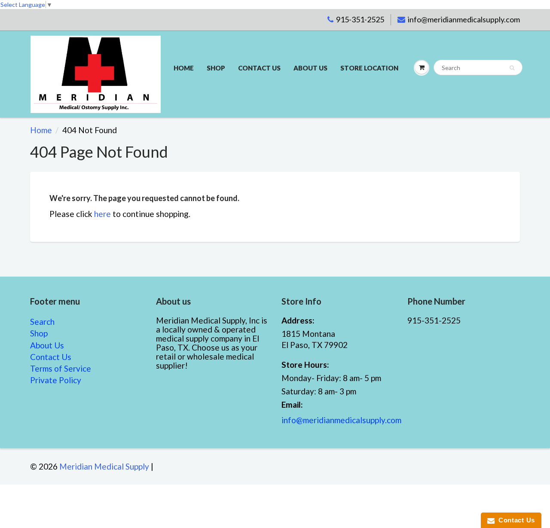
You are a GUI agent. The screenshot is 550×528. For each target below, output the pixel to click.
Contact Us (50, 357)
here (102, 214)
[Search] (512, 68)
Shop (216, 68)
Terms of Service (60, 368)
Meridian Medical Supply (104, 466)
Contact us (259, 68)
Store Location (369, 68)
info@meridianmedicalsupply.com (464, 19)
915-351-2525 (360, 19)
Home (184, 68)
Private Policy (55, 380)
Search (42, 322)
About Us (310, 68)
